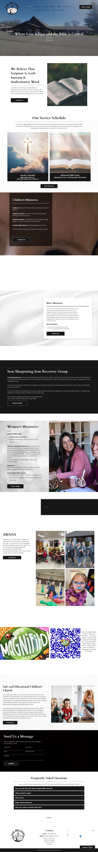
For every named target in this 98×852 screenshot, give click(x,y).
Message (6, 755)
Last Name (28, 747)
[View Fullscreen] (68, 835)
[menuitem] (30, 6)
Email (5, 751)
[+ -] (80, 838)
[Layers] (93, 830)
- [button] (68, 832)
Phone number (29, 751)
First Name (7, 747)
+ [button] (68, 830)
